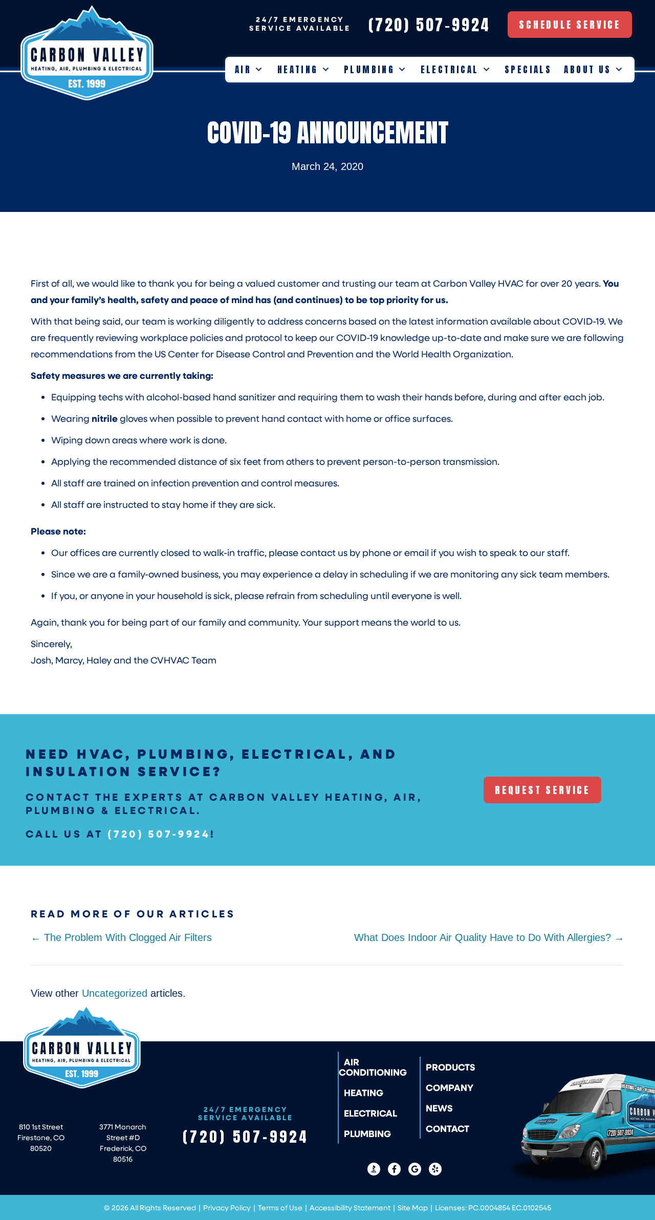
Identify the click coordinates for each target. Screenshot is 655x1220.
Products (450, 1067)
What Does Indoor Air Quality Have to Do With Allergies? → (489, 937)
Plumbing (369, 69)
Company (449, 1087)
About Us (587, 69)
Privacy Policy (227, 1207)
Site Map (413, 1207)
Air (243, 69)
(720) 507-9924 (158, 833)
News (439, 1108)
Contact (447, 1128)
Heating (297, 69)
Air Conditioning (373, 1067)
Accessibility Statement (350, 1207)
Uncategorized (114, 993)
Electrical (450, 69)
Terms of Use (280, 1207)
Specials (528, 69)
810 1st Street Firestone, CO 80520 (40, 1137)
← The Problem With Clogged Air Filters (121, 937)
